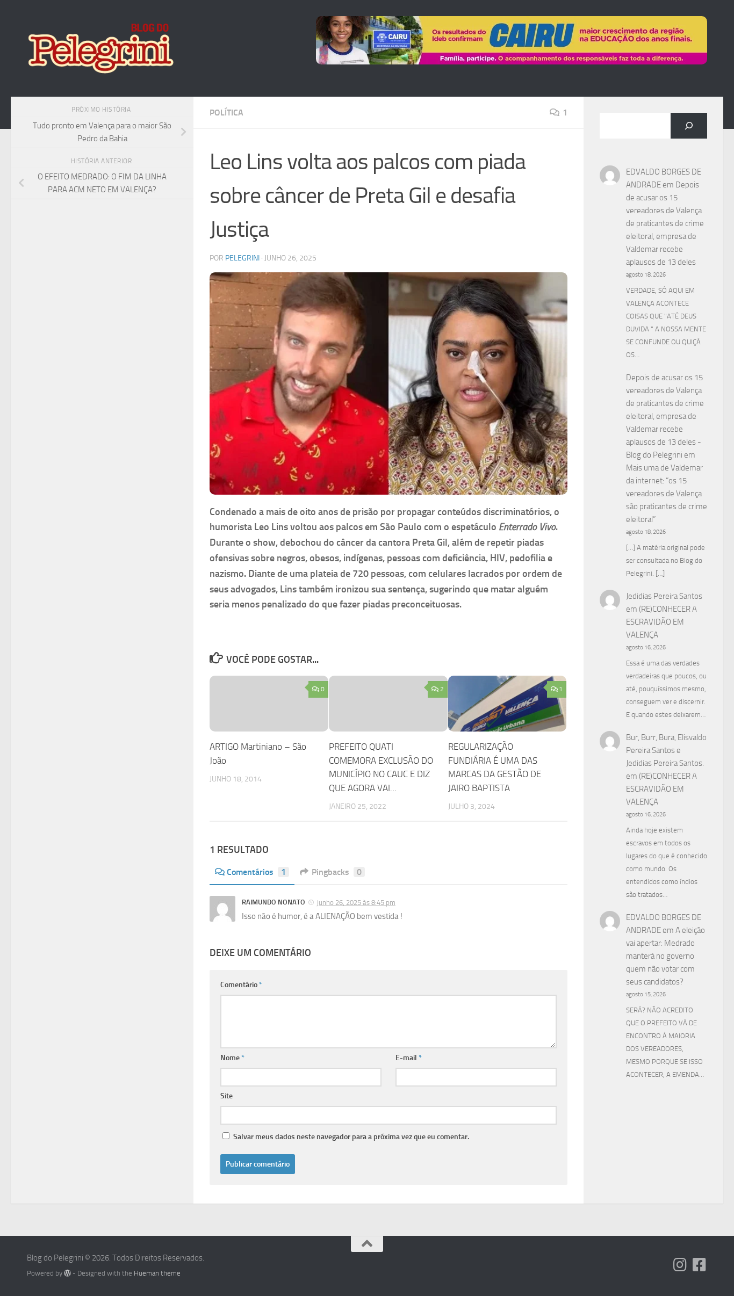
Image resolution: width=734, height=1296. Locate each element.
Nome (232, 1057)
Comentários (256, 872)
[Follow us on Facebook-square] (699, 1264)
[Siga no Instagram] (680, 1264)
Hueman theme (157, 1273)
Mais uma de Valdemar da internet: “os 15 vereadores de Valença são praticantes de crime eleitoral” (666, 493)
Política (226, 112)
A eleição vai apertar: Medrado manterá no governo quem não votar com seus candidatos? (665, 956)
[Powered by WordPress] (67, 1273)
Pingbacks (337, 872)
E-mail (408, 1057)
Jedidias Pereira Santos (664, 596)
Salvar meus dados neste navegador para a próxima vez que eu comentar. (351, 1136)
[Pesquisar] (689, 126)
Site (226, 1095)
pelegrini (242, 258)
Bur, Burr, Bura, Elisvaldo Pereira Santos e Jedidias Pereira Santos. (666, 750)
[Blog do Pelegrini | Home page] (100, 48)
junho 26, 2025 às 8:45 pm (356, 903)
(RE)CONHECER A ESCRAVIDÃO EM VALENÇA (661, 622)
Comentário (241, 984)
